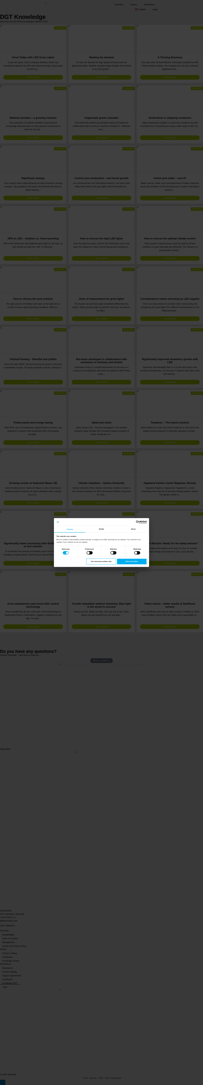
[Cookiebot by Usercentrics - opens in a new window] (137, 522)
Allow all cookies (132, 561)
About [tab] (133, 529)
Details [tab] (101, 529)
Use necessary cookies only (101, 561)
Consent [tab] (70, 529)
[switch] (90, 552)
